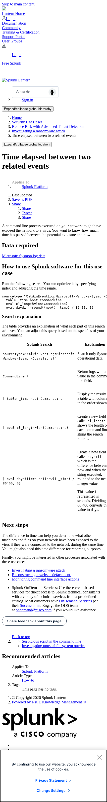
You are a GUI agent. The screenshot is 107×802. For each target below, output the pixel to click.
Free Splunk (11, 63)
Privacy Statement (51, 780)
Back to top (21, 637)
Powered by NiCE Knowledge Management (49, 702)
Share (16, 204)
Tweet (27, 213)
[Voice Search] (52, 92)
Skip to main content (18, 4)
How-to (28, 680)
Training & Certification (21, 32)
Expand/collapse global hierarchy (28, 109)
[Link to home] (16, 80)
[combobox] (35, 92)
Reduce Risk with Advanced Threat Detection (48, 126)
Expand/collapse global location (27, 144)
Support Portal (13, 37)
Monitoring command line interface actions (45, 579)
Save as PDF (22, 199)
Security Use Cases (27, 122)
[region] (53, 776)
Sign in (27, 100)
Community (11, 28)
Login (10, 19)
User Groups (12, 41)
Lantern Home (13, 13)
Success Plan (30, 605)
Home (17, 117)
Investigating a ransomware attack (38, 131)
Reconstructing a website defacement (41, 575)
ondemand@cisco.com (34, 610)
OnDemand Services (75, 601)
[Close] (99, 757)
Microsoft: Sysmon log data (23, 256)
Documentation (14, 23)
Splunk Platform (35, 186)
